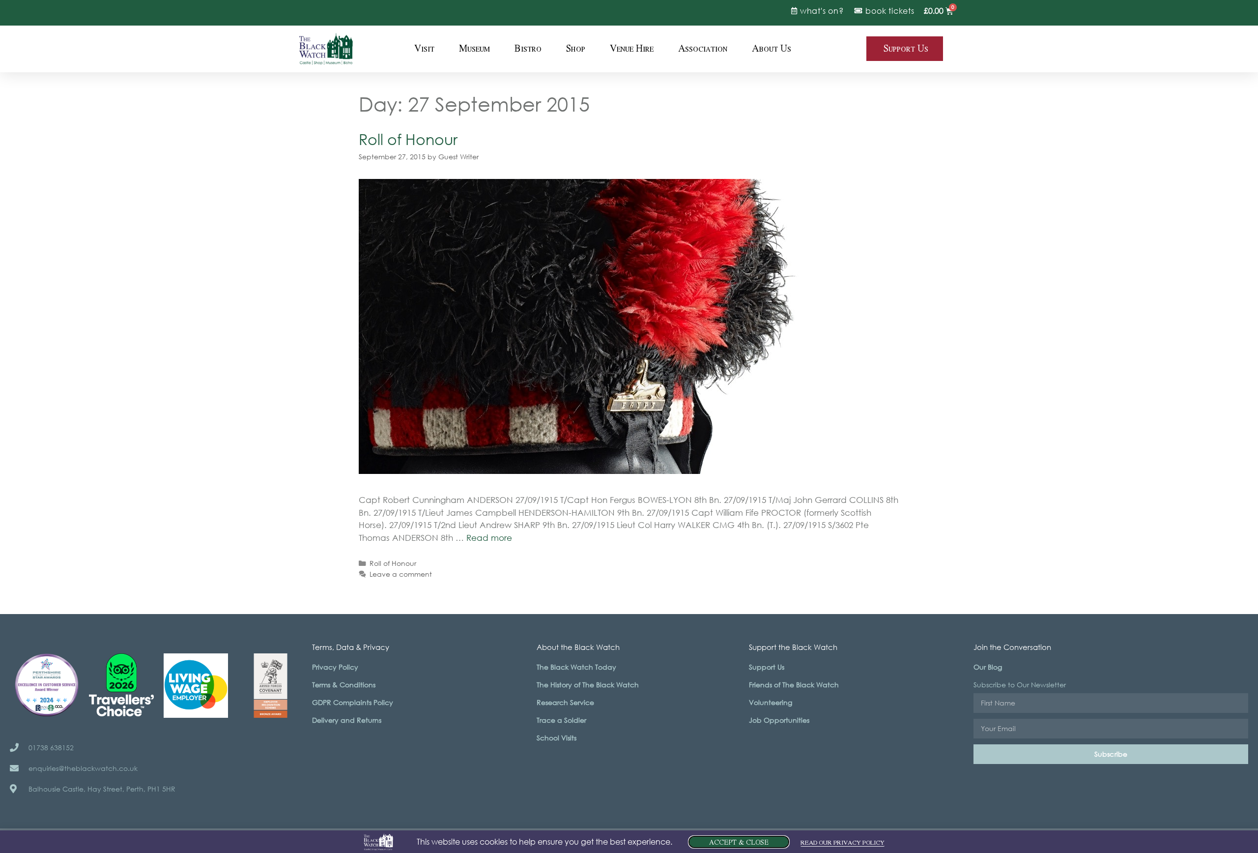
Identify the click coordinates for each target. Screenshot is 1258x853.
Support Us (766, 667)
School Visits (556, 737)
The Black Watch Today (576, 667)
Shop (575, 48)
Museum (474, 48)
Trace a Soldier (561, 720)
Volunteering (770, 702)
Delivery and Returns (346, 720)
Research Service (565, 702)
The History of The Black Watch (588, 684)
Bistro (528, 48)
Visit (424, 48)
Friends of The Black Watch (794, 684)
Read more (489, 537)
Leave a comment (401, 574)
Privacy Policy (335, 667)
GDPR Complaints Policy (352, 702)
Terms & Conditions (343, 684)
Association (702, 48)
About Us (771, 48)
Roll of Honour (408, 139)
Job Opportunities (779, 720)
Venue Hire (632, 48)
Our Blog (987, 667)
